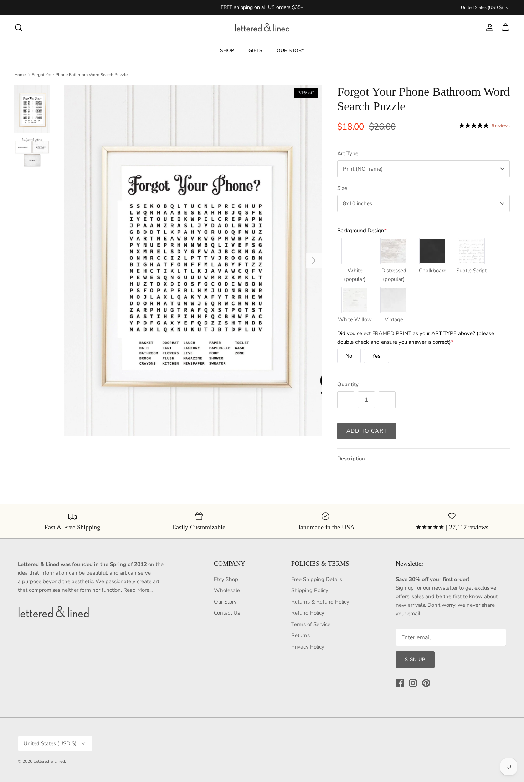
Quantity (348, 384)
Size (342, 188)
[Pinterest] (426, 683)
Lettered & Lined (49, 761)
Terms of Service (310, 624)
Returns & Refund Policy (320, 601)
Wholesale (227, 590)
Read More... (138, 590)
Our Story (225, 601)
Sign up (415, 659)
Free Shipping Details (316, 579)
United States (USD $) (482, 7)
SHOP (227, 50)
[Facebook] (400, 683)
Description (351, 458)
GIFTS (255, 50)
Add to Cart (366, 430)
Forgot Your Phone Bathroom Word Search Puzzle (80, 74)
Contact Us (227, 612)
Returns (300, 635)
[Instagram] (413, 683)
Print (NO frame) (363, 168)
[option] (193, 260)
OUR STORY (290, 50)
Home (20, 74)
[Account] (488, 27)
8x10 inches (357, 203)
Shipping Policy (309, 590)
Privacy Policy (307, 646)
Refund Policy (307, 612)
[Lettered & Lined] (262, 27)
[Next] (314, 260)
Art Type (347, 153)
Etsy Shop (226, 579)
